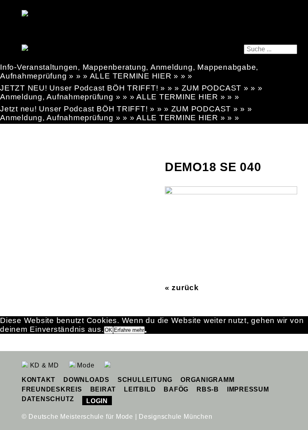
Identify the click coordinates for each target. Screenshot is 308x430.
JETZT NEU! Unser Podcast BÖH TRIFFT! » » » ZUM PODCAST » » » (131, 88)
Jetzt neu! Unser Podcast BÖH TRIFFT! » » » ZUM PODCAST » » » (126, 109)
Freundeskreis (52, 389)
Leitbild (140, 389)
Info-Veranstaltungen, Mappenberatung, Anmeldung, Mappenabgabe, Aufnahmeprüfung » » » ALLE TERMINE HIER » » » (129, 71)
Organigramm (207, 379)
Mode (85, 365)
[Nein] (145, 332)
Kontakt (38, 379)
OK (108, 330)
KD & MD (43, 365)
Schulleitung (145, 379)
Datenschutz (48, 399)
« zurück (182, 287)
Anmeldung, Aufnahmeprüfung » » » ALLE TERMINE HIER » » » (119, 97)
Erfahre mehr (129, 330)
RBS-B (208, 389)
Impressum (248, 389)
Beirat (103, 389)
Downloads (86, 379)
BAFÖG (176, 389)
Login (97, 401)
